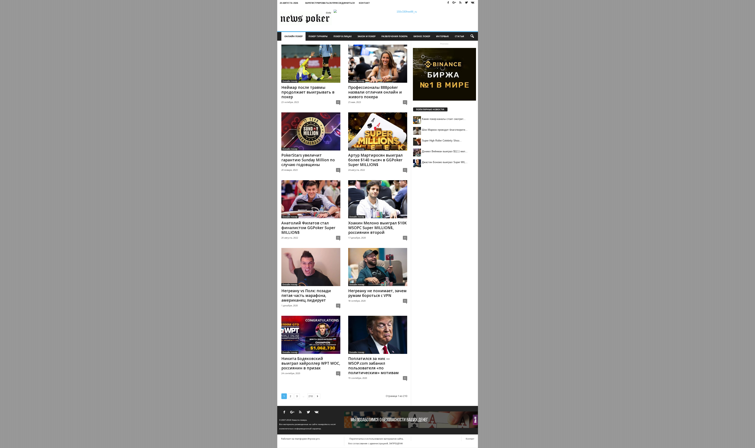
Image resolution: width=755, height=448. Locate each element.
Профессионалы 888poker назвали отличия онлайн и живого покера (375, 92)
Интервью (442, 36)
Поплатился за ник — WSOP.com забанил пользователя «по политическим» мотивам (373, 365)
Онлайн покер (293, 36)
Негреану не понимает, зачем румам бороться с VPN (377, 293)
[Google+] (454, 3)
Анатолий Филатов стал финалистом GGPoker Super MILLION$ (308, 227)
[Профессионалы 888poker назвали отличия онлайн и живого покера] (377, 64)
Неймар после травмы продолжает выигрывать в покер (307, 92)
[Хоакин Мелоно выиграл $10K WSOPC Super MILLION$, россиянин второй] (377, 199)
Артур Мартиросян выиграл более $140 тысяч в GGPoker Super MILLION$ (375, 160)
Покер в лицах (342, 36)
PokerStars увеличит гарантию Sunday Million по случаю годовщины (308, 160)
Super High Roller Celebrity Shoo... (442, 140)
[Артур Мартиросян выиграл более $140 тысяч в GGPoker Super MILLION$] (377, 131)
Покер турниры (318, 36)
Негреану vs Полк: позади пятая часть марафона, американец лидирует (306, 295)
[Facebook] (448, 3)
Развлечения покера (394, 36)
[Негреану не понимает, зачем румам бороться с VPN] (377, 267)
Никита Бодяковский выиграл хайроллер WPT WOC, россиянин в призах (310, 363)
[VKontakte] (472, 3)
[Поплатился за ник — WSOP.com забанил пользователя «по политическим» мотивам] (377, 335)
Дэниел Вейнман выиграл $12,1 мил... (445, 151)
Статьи (459, 36)
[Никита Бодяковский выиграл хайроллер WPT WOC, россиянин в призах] (310, 335)
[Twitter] (466, 3)
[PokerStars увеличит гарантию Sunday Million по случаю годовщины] (310, 131)
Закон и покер (366, 36)
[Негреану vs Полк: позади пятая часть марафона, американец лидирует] (310, 267)
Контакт (364, 2)
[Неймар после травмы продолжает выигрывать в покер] (310, 64)
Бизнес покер (421, 36)
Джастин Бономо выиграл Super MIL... (445, 162)
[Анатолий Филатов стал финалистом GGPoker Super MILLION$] (310, 199)
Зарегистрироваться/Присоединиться (330, 2)
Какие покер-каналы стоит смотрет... (444, 119)
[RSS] (460, 3)
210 (310, 396)
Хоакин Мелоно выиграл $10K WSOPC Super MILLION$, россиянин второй (377, 227)
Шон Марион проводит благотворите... (445, 129)
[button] (472, 36)
